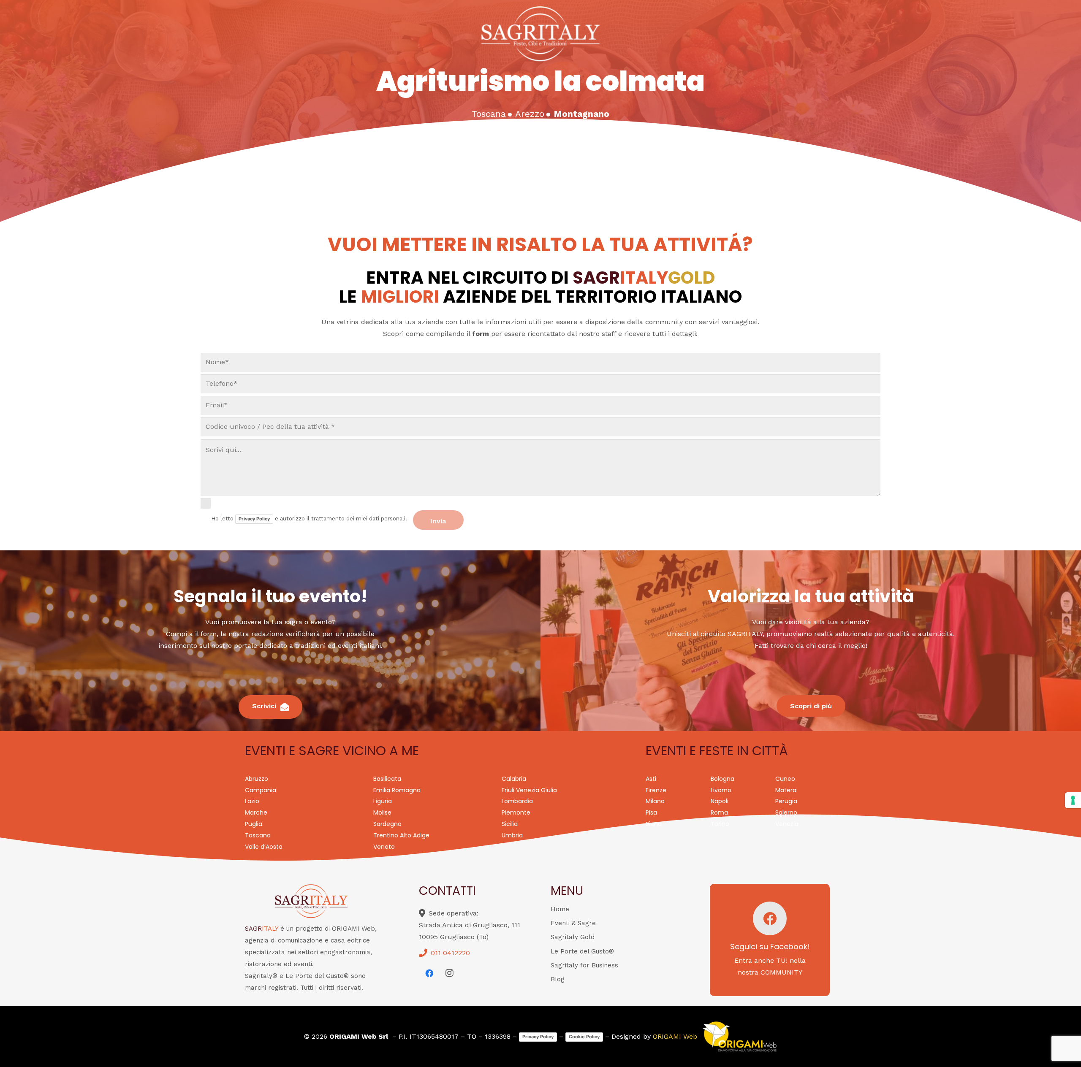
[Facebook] (429, 973)
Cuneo (785, 779)
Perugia (786, 801)
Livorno (721, 790)
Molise (382, 812)
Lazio (252, 801)
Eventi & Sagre (573, 923)
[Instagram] (449, 973)
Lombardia (517, 801)
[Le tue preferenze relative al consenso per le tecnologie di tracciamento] (1073, 800)
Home (560, 909)
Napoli (719, 801)
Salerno (786, 812)
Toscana (258, 835)
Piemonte (516, 812)
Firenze (656, 790)
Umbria (512, 835)
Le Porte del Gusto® (582, 951)
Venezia (787, 824)
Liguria (382, 801)
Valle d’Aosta (263, 846)
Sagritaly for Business (584, 965)
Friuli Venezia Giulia (529, 790)
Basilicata (387, 779)
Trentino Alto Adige (401, 835)
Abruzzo (256, 779)
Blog (558, 979)
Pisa (651, 812)
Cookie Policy (584, 1037)
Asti (651, 779)
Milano (655, 801)
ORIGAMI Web (675, 1036)
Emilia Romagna (397, 790)
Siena (654, 824)
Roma (719, 812)
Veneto (384, 846)
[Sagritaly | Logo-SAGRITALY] (540, 33)
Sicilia (510, 824)
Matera (785, 790)
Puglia (253, 824)
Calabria (514, 779)
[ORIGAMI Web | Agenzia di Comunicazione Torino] (739, 1036)
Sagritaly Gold (573, 937)
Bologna (722, 779)
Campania (260, 790)
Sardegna (387, 824)
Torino (720, 824)
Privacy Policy (254, 519)
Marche (256, 812)
